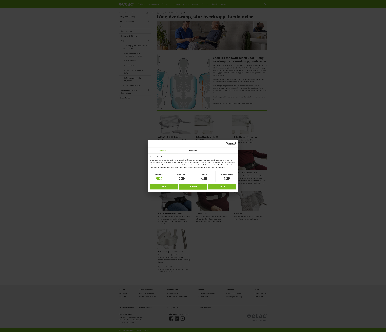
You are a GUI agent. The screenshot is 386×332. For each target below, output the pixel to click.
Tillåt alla (222, 187)
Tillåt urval (193, 187)
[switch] (182, 178)
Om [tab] (223, 150)
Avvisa (164, 187)
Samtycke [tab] (162, 150)
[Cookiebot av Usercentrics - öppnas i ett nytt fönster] (227, 143)
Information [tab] (193, 150)
